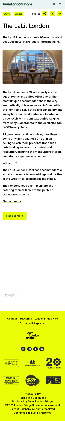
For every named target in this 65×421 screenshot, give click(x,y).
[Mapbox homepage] (10, 295)
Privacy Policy (32, 393)
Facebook (35, 348)
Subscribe (26, 318)
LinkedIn (41, 348)
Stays (7, 14)
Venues (18, 14)
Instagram (29, 348)
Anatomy (46, 412)
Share (44, 13)
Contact (12, 318)
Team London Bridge (17, 4)
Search (60, 4)
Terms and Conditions (32, 397)
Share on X (52, 13)
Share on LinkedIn (59, 13)
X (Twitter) (23, 348)
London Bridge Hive (46, 318)
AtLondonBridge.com (32, 323)
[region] (32, 265)
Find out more (12, 201)
